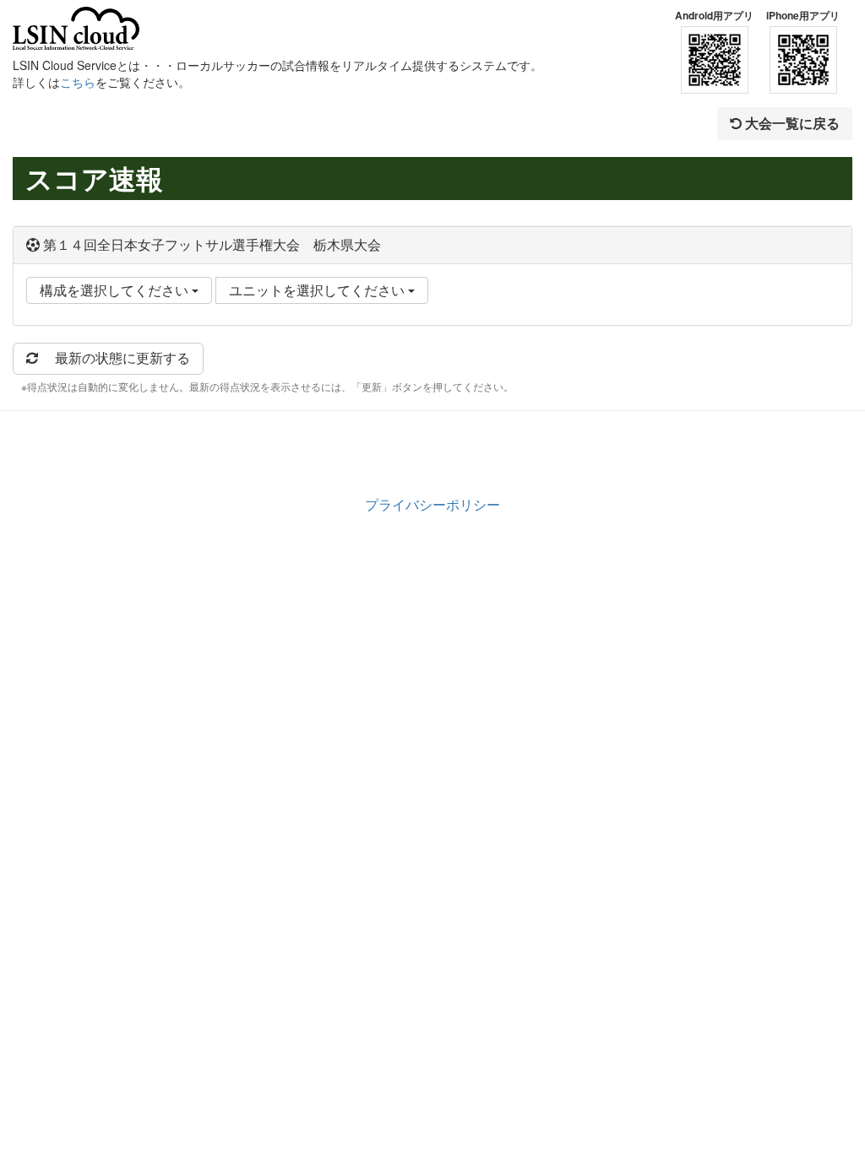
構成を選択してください (116, 290)
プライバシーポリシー (432, 504)
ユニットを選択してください (318, 290)
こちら (77, 81)
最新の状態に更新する (114, 357)
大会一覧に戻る (791, 123)
